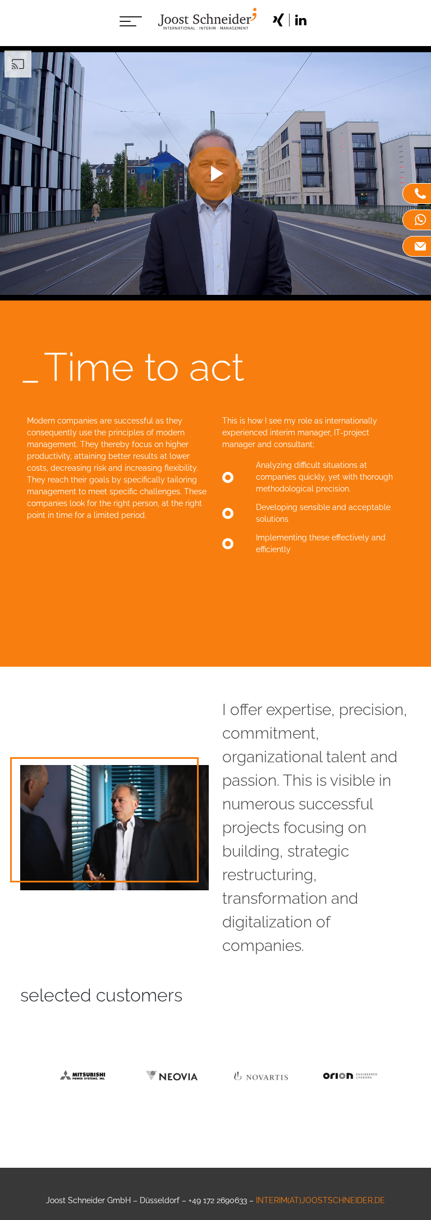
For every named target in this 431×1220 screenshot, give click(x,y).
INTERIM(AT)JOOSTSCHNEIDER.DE (320, 1200)
